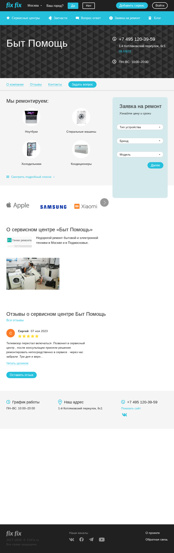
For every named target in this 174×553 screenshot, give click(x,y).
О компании (15, 84)
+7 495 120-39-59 (137, 39)
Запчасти (60, 18)
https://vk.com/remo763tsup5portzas (124, 415)
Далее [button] (155, 165)
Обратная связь (157, 539)
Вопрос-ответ (91, 18)
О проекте (153, 533)
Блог (157, 18)
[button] (82, 84)
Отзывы (36, 84)
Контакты (55, 84)
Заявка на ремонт (127, 18)
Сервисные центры (26, 18)
